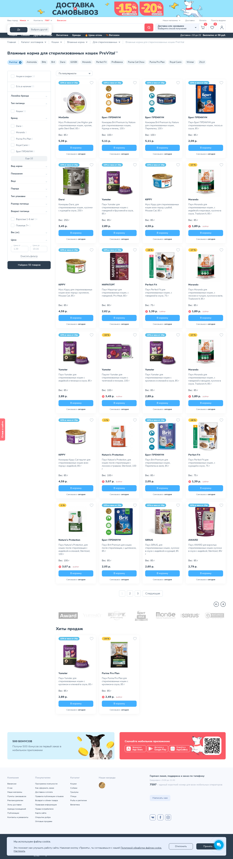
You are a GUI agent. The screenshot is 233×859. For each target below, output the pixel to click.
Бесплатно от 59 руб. (214, 35)
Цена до (36, 245)
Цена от (16, 245)
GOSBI (73, 62)
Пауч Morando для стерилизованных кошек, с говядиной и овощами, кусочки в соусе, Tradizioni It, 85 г (204, 379)
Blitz (44, 62)
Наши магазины (14, 792)
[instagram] (168, 817)
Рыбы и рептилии (78, 800)
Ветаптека (62, 35)
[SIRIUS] (190, 615)
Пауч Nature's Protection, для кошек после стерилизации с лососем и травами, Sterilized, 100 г (119, 464)
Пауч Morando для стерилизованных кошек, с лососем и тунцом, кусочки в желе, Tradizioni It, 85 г (205, 294)
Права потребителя (44, 809)
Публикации (13, 813)
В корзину (76, 147)
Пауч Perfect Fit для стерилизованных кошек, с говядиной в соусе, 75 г (158, 292)
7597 (153, 784)
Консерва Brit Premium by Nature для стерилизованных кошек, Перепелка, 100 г (162, 125)
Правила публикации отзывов (49, 796)
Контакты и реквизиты (17, 817)
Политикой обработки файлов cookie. (141, 847)
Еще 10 (29, 158)
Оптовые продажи (43, 821)
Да (18, 29)
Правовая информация (46, 804)
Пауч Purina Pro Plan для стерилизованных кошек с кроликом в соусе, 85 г (115, 681)
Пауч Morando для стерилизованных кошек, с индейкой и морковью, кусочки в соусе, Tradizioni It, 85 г (204, 209)
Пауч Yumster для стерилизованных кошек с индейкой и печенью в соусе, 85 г (75, 377)
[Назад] (216, 604)
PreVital (13, 62)
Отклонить (181, 846)
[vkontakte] (153, 817)
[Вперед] (223, 604)
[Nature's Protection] (214, 615)
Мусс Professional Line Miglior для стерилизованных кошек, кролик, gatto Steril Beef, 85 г (75, 125)
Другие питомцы (43, 35)
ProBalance (117, 62)
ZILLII (202, 62)
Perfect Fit (101, 62)
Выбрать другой (39, 29)
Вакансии (61, 20)
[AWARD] (68, 615)
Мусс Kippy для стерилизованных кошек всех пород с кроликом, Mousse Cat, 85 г (75, 292)
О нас (10, 788)
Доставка (189, 20)
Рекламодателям (15, 800)
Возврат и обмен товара (46, 800)
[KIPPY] (117, 615)
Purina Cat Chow (136, 62)
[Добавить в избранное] (91, 82)
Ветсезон (112, 35)
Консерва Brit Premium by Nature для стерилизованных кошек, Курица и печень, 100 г (118, 125)
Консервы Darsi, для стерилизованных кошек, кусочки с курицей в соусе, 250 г (75, 207)
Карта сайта (40, 813)
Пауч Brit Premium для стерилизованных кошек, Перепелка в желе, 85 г (157, 462)
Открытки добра (42, 817)
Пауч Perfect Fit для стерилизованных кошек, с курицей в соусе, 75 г (201, 462)
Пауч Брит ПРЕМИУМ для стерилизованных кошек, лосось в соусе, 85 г (205, 125)
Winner (190, 62)
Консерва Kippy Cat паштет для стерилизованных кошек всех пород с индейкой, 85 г (74, 462)
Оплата (202, 20)
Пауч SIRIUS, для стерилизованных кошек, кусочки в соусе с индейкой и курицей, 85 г (162, 549)
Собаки (25, 35)
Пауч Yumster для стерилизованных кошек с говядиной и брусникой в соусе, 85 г (118, 209)
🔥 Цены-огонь (93, 35)
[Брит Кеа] (141, 615)
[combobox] (74, 73)
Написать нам (160, 798)
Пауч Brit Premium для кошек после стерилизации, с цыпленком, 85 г (119, 548)
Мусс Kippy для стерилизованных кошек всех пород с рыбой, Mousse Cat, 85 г (162, 207)
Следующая (152, 593)
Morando (86, 62)
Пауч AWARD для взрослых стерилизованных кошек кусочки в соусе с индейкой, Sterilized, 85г (205, 548)
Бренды (76, 35)
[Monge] (165, 615)
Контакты (41, 20)
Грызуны (74, 792)
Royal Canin (175, 62)
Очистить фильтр (29, 256)
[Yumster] (92, 615)
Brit (53, 62)
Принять (208, 846)
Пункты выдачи (218, 20)
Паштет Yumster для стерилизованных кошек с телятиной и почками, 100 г (115, 377)
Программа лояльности (46, 783)
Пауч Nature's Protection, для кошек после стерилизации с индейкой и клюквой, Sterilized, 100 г (74, 549)
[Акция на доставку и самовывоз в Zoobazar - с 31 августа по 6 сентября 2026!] (116, 8)
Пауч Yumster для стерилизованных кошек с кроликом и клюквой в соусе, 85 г (162, 377)
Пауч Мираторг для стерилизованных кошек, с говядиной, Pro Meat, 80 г (115, 292)
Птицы (73, 796)
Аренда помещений (16, 809)
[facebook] (160, 817)
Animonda (32, 62)
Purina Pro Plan (157, 62)
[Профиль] (222, 27)
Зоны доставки (14, 804)
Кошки (13, 35)
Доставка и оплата (44, 792)
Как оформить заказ (44, 788)
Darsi (62, 62)
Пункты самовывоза (16, 796)
